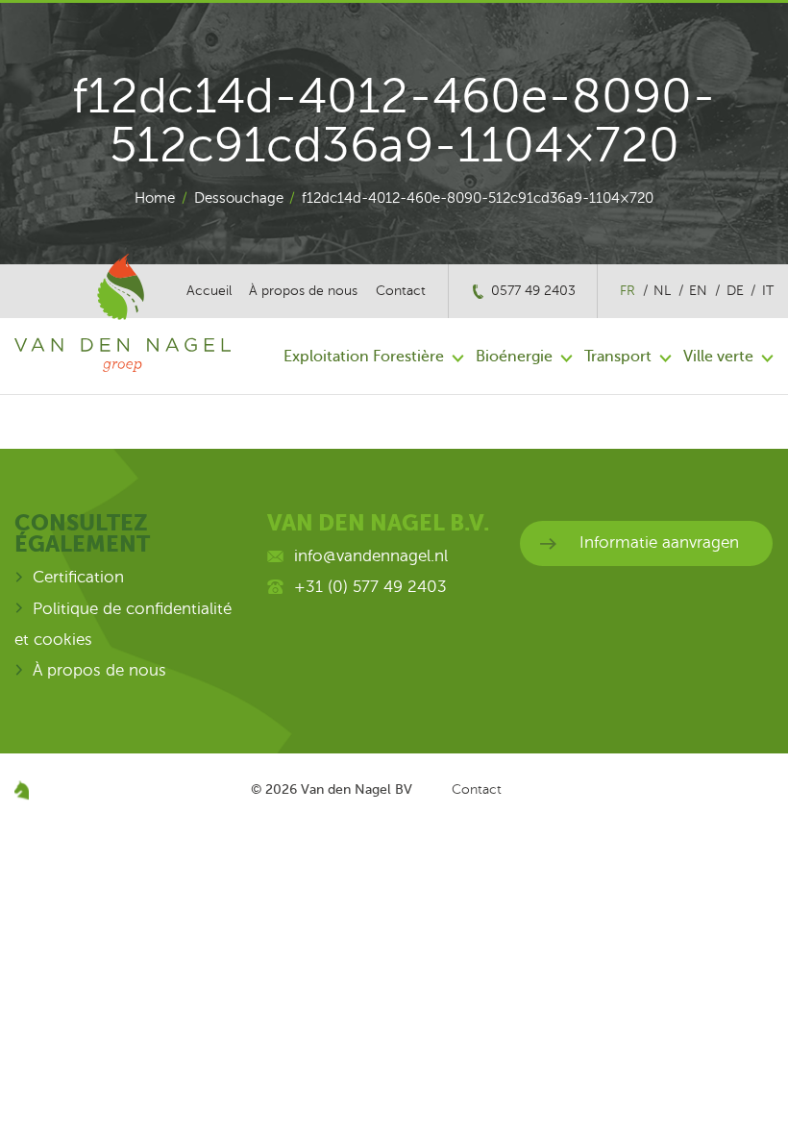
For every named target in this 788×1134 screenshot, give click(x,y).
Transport (618, 356)
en (698, 291)
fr (627, 291)
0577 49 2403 (533, 291)
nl (662, 291)
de (735, 291)
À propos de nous (303, 291)
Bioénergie (514, 356)
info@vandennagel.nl (371, 556)
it (768, 291)
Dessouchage (238, 198)
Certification (78, 577)
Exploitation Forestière (363, 356)
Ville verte (718, 356)
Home (155, 198)
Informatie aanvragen (659, 542)
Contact (401, 291)
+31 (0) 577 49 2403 (370, 587)
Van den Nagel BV (356, 789)
